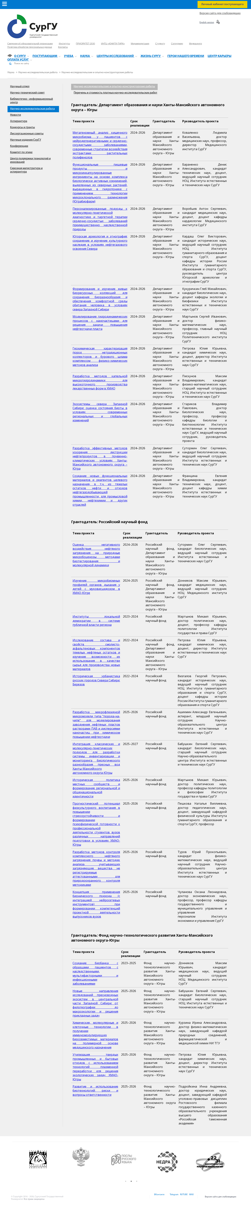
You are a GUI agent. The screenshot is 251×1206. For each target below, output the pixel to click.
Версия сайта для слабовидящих (220, 13)
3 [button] (137, 1181)
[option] (60, 1161)
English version (207, 22)
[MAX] (191, 1197)
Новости (15, 115)
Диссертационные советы (27, 133)
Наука (11, 72)
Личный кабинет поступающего (222, 4)
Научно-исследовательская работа (38, 72)
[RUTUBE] (183, 1197)
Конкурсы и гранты (22, 127)
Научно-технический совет (27, 92)
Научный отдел (19, 86)
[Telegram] (174, 1197)
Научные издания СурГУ (25, 139)
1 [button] (126, 1181)
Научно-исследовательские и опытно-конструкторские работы (97, 72)
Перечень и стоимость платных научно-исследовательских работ (115, 92)
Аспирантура (18, 121)
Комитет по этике (21, 152)
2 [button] (131, 1181)
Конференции (19, 146)
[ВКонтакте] (159, 1197)
